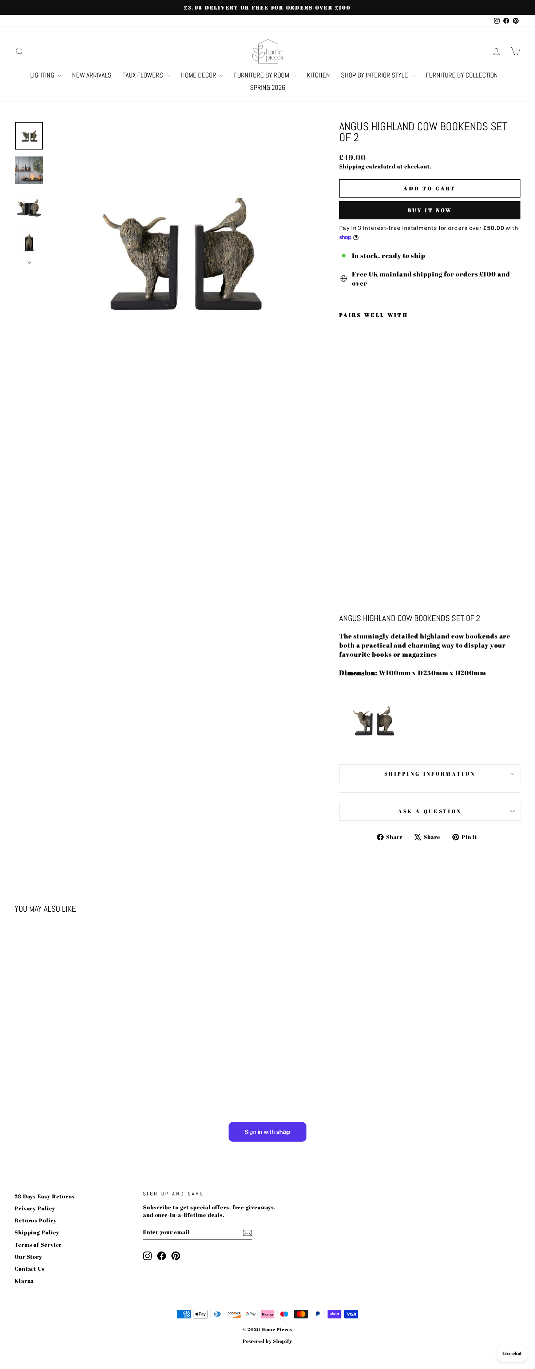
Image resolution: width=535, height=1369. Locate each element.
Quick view (75, 1043)
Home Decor (199, 75)
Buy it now (430, 210)
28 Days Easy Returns (45, 1196)
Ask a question (429, 811)
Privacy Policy (35, 1208)
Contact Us (30, 1268)
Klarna (24, 1280)
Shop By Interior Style (375, 75)
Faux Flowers (143, 75)
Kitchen (318, 75)
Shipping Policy (37, 1232)
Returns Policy (36, 1220)
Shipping (352, 166)
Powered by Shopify (267, 1341)
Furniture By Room (262, 75)
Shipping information (429, 773)
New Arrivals (91, 75)
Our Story (28, 1256)
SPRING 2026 (267, 87)
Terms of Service (38, 1244)
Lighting (43, 75)
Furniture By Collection (462, 75)
